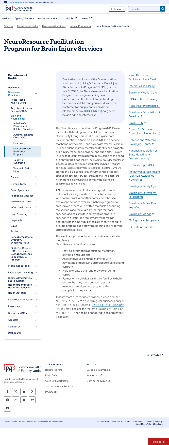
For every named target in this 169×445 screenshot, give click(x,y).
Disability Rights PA (142, 165)
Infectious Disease (21, 207)
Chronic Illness (18, 184)
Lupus (14, 225)
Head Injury (19, 142)
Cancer (15, 177)
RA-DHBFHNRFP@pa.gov (95, 111)
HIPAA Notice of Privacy (143, 99)
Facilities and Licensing (20, 272)
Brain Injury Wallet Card (143, 92)
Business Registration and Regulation (20, 279)
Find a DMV (51, 375)
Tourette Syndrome (19, 161)
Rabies (14, 231)
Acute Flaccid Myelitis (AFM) (18, 101)
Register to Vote (54, 369)
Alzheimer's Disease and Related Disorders (23, 126)
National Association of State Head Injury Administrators (143, 154)
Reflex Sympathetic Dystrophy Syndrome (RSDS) (22, 239)
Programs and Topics (19, 265)
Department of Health (17, 77)
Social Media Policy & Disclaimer (149, 424)
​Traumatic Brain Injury (142, 86)
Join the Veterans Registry (59, 386)
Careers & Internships (98, 369)
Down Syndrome (20, 190)
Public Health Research (20, 299)
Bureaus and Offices (19, 313)
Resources (14, 306)
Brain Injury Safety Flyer (143, 186)
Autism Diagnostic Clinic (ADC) (23, 136)
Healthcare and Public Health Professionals (20, 286)
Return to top (154, 354)
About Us (13, 319)
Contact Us (14, 326)
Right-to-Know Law (96, 380)
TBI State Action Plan (141, 227)
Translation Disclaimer (142, 421)
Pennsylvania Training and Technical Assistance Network (144, 175)
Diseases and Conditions (15, 93)
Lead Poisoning (19, 214)
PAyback (50, 391)
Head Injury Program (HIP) (144, 105)
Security (158, 421)
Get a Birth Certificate (57, 380)
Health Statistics (17, 292)
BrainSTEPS (137, 122)
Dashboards (14, 332)
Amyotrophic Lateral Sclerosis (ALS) (22, 109)
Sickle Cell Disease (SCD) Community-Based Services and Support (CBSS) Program (21, 253)
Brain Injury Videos (142, 213)
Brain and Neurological (18, 117)
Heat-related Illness (22, 201)
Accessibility (103, 421)
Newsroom (14, 87)
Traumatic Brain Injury (21, 170)
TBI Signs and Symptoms (144, 220)
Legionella (16, 220)
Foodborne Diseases (22, 195)
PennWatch (92, 375)
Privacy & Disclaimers (121, 421)
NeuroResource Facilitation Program (22, 151)
